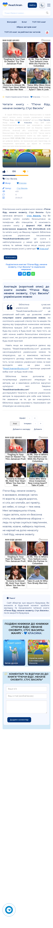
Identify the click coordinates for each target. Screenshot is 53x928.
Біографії (12, 22)
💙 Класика (25, 123)
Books (16, 5)
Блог (24, 22)
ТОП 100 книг (39, 22)
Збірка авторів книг (26, 27)
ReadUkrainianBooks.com (16, 368)
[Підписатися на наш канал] (47, 32)
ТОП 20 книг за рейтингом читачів (22, 32)
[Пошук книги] (47, 13)
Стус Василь (44, 120)
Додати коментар (19, 719)
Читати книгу (10, 257)
